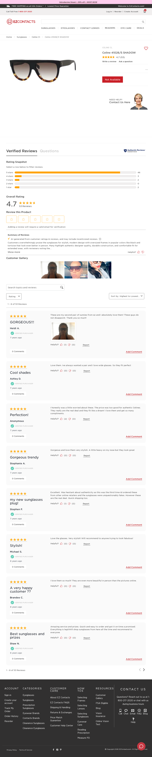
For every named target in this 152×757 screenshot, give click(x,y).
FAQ (139, 714)
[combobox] (129, 296)
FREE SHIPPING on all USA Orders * (27, 6)
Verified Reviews (21, 151)
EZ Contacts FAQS (59, 703)
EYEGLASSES (68, 28)
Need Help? (115, 99)
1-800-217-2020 (25, 11)
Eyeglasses (28, 695)
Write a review (109, 61)
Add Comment (134, 351)
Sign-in (7, 695)
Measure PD (83, 738)
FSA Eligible (102, 703)
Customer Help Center (61, 726)
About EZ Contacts (60, 698)
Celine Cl (36, 37)
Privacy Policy (12, 750)
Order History (11, 716)
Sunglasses (22, 37)
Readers (110, 28)
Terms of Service (25, 750)
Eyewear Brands (31, 713)
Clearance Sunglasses (34, 723)
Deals (140, 28)
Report (86, 345)
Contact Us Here (119, 102)
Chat (126, 714)
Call (120, 714)
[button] (12, 219)
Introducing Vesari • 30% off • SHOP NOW (78, 2)
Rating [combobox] (12, 296)
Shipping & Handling (60, 707)
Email (132, 714)
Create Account (131, 11)
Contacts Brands (31, 718)
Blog (98, 708)
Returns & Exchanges (61, 713)
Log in (109, 11)
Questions (49, 151)
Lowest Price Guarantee (58, 6)
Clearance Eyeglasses (34, 728)
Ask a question (126, 61)
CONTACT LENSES (89, 28)
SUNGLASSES (48, 28)
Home (9, 37)
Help (133, 722)
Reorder (118, 11)
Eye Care (126, 28)
